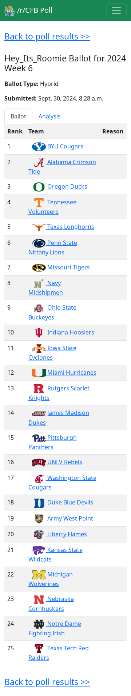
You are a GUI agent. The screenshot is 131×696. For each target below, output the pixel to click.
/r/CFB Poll (33, 10)
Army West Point (69, 518)
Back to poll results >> (47, 36)
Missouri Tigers (68, 267)
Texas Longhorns (70, 227)
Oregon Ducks (66, 186)
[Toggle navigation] (116, 10)
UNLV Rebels (64, 462)
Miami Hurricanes (71, 372)
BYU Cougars (64, 146)
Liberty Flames (66, 534)
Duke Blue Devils (69, 502)
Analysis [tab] (50, 116)
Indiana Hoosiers (70, 332)
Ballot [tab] (18, 116)
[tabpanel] (65, 394)
